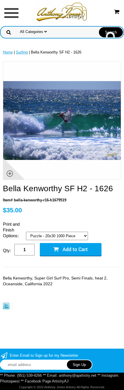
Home (8, 52)
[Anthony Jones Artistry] (62, 12)
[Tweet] (6, 308)
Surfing (22, 52)
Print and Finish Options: (11, 230)
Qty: (7, 250)
